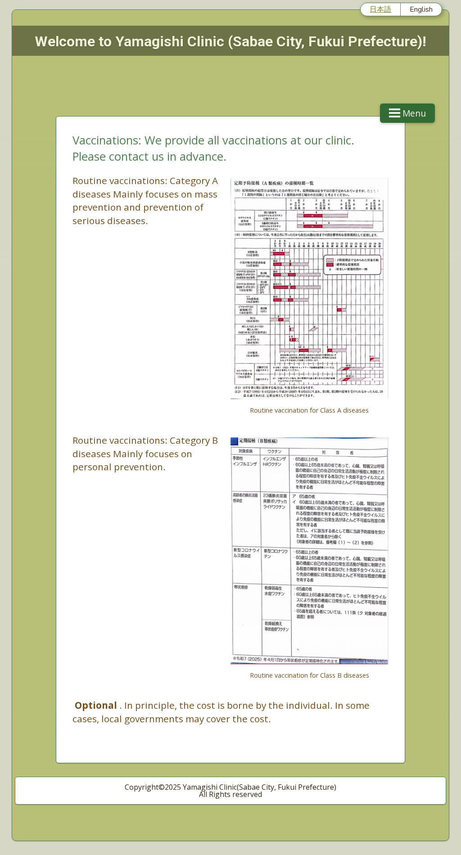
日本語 (380, 9)
